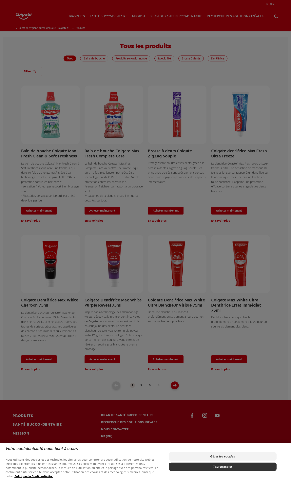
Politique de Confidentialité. (33, 476)
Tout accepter (222, 466)
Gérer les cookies (222, 456)
